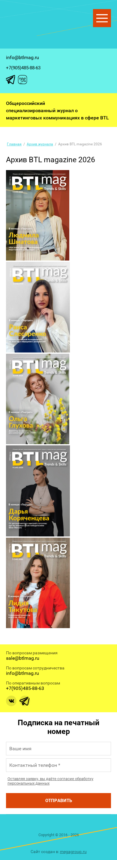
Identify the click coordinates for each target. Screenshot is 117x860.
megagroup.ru (73, 851)
